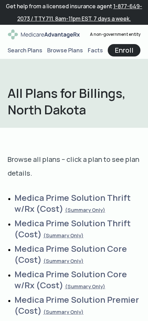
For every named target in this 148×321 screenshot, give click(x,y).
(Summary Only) (85, 210)
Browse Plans (65, 50)
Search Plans (25, 50)
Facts (95, 50)
